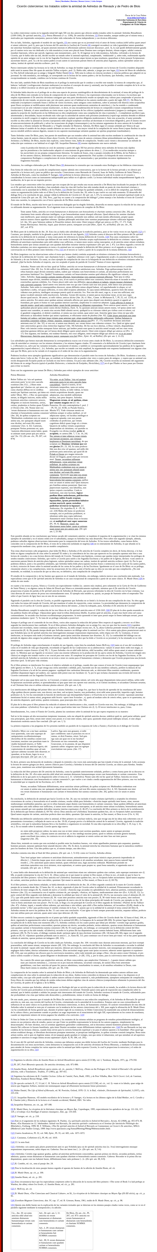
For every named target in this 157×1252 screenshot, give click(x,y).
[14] (107, 237)
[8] (79, 143)
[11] (64, 189)
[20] (107, 610)
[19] (140, 578)
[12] (140, 231)
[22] (112, 645)
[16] (129, 249)
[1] (43, 35)
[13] (86, 234)
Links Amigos (97, 1)
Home (57, 1)
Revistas (74, 1)
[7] (128, 100)
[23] (82, 1015)
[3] (66, 42)
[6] (70, 73)
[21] (129, 625)
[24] (118, 1027)
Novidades (65, 1)
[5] (117, 70)
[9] (63, 165)
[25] (36, 1050)
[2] (96, 35)
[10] (60, 175)
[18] (91, 543)
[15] (61, 249)
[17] (102, 363)
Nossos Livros (84, 1)
